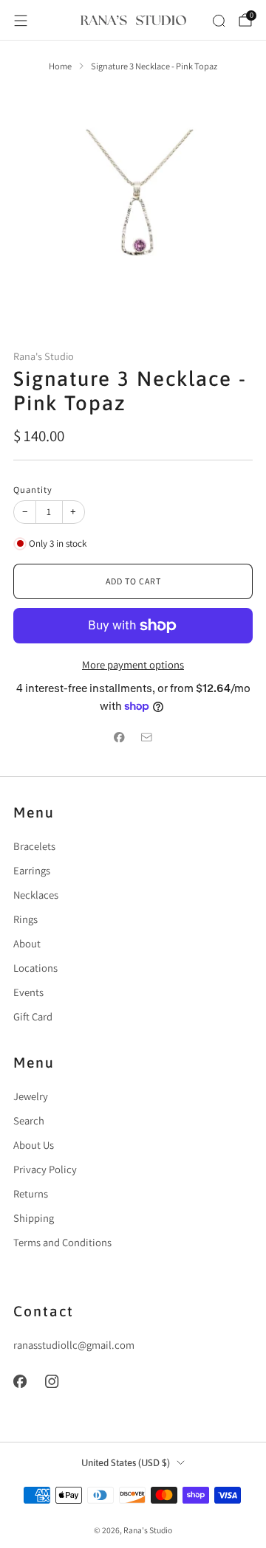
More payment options (133, 664)
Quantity (32, 489)
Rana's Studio (43, 356)
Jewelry (30, 1096)
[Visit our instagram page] (52, 1381)
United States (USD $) (125, 1462)
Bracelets (34, 846)
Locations (35, 968)
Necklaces (35, 895)
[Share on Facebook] (120, 737)
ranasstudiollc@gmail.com (73, 1345)
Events (28, 992)
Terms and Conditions (62, 1242)
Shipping (33, 1218)
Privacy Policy (45, 1169)
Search (28, 1120)
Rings (25, 919)
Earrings (31, 870)
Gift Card (32, 1016)
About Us (33, 1145)
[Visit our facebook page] (20, 1381)
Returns (30, 1193)
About (27, 943)
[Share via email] (146, 737)
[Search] (218, 20)
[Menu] (20, 20)
